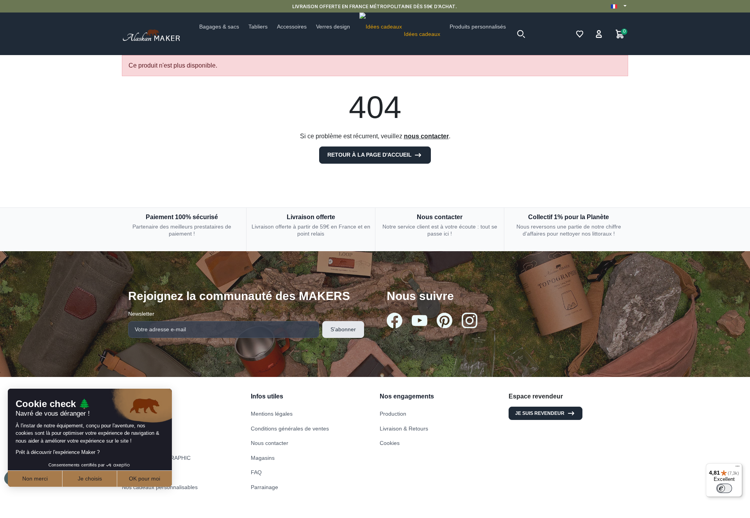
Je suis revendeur (539, 413)
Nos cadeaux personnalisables (160, 487)
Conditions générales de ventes (290, 428)
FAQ (256, 472)
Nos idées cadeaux (145, 472)
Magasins (263, 458)
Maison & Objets (142, 443)
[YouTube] (419, 320)
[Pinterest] (444, 320)
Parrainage (264, 487)
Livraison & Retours (404, 428)
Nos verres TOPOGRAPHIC (156, 458)
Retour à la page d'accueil (370, 155)
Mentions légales (272, 414)
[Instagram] (469, 320)
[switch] (724, 488)
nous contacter (426, 136)
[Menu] (737, 468)
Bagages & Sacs (142, 414)
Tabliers (131, 428)
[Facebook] (394, 320)
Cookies (390, 443)
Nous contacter (269, 443)
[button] (521, 34)
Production (393, 414)
